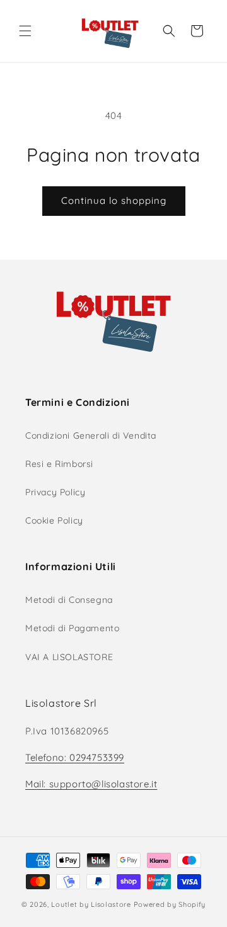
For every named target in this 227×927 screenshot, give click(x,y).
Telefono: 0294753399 (74, 757)
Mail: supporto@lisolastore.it (91, 784)
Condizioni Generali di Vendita (90, 435)
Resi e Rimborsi (59, 463)
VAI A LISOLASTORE (69, 657)
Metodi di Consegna (69, 599)
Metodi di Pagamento (72, 628)
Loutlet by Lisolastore (91, 904)
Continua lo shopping (113, 200)
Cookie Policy (54, 520)
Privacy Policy (55, 492)
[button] (25, 31)
